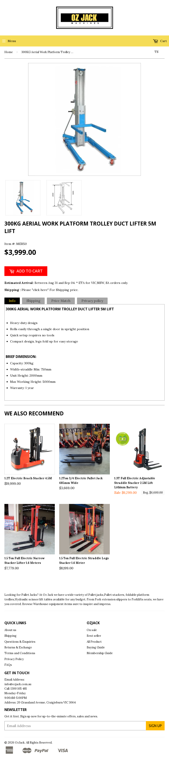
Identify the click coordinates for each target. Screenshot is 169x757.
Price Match (60, 301)
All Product (94, 642)
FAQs (8, 665)
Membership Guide (100, 653)
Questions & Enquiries (19, 642)
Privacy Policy (14, 659)
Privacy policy (92, 301)
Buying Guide (96, 647)
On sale (92, 630)
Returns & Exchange (18, 647)
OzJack (20, 742)
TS (156, 52)
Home (8, 52)
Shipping (33, 301)
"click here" (41, 290)
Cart (163, 41)
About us (10, 630)
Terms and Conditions (19, 653)
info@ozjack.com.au (17, 684)
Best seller (94, 636)
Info (12, 301)
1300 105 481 (19, 688)
